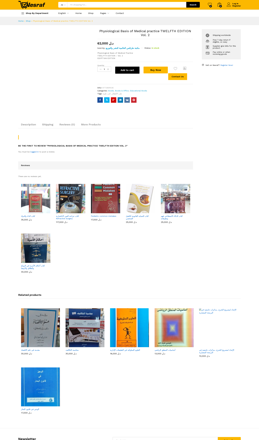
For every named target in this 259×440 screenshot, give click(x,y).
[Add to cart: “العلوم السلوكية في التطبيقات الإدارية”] (119, 203)
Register (236, 6)
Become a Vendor (232, 278)
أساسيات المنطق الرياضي (165, 209)
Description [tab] (28, 124)
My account (229, 274)
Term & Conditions (168, 285)
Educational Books (138, 91)
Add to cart (127, 70)
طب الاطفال (117, 94)
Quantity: (100, 65)
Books (111, 91)
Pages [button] (103, 13)
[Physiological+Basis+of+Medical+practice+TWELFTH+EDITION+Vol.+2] (107, 100)
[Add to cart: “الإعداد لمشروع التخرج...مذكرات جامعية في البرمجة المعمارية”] (208, 203)
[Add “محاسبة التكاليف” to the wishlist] (87, 203)
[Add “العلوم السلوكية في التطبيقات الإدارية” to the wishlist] (132, 203)
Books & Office (122, 91)
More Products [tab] (91, 124)
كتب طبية (107, 94)
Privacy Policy (166, 282)
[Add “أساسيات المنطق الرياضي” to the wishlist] (176, 203)
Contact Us (178, 76)
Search (193, 5)
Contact (120, 13)
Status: (147, 48)
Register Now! (226, 65)
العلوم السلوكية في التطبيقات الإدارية (125, 209)
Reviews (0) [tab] (67, 124)
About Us (164, 274)
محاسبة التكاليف (72, 209)
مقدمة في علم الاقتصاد (30, 209)
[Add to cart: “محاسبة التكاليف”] (75, 203)
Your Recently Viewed (102, 274)
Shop (90, 13)
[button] (62, 13)
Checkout (228, 289)
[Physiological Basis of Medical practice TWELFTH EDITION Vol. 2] (100, 100)
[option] (40, 191)
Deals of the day (99, 278)
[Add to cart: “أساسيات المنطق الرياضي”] (164, 203)
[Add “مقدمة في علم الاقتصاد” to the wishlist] (43, 203)
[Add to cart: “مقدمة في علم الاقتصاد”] (30, 203)
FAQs (94, 282)
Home (78, 13)
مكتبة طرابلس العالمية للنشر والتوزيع (123, 48)
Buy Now (155, 70)
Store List (229, 282)
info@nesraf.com (26, 286)
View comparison (63, 346)
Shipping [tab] (47, 124)
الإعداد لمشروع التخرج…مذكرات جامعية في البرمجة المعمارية (216, 210)
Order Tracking (231, 285)
